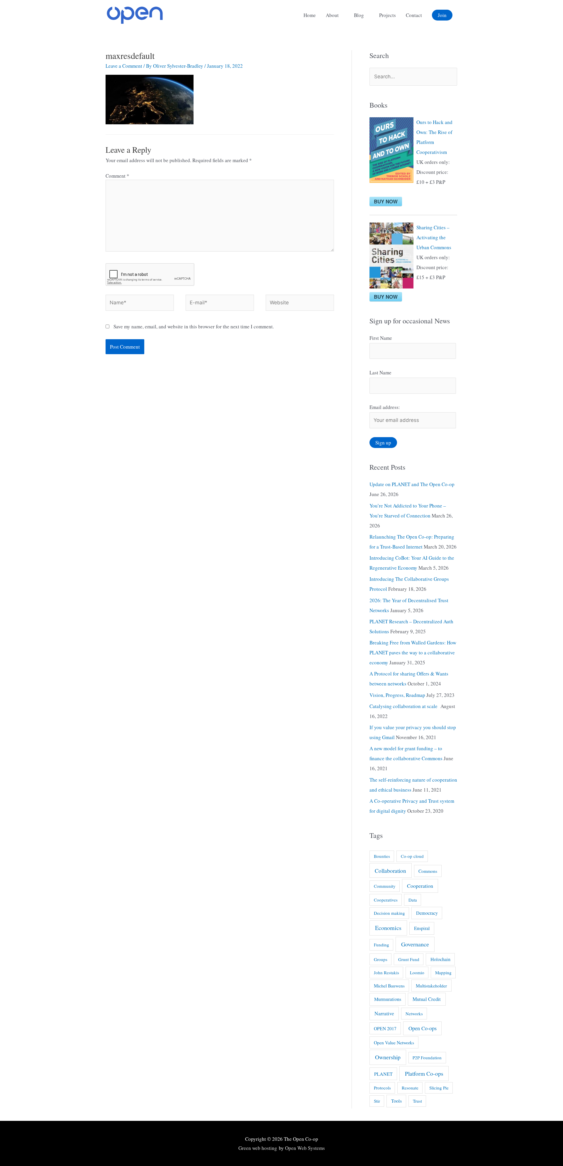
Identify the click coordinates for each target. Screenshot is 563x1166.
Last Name (380, 372)
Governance (415, 944)
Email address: (384, 407)
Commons (427, 871)
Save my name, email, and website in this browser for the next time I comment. (193, 326)
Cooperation (420, 885)
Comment (117, 175)
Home (309, 15)
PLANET (383, 1074)
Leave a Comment (124, 65)
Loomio (417, 972)
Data (412, 900)
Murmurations (387, 999)
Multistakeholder (431, 985)
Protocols (382, 1088)
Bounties (382, 856)
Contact (414, 15)
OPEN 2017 (385, 1028)
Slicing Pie (439, 1088)
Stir (377, 1101)
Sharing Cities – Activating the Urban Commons (433, 237)
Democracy (427, 913)
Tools (396, 1101)
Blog (359, 15)
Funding (381, 945)
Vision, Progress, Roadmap (397, 695)
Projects (387, 15)
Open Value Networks (394, 1042)
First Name (380, 338)
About (332, 15)
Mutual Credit (427, 999)
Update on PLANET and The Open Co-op (412, 484)
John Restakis (386, 972)
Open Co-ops (422, 1028)
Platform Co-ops (424, 1073)
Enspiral (422, 928)
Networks (414, 1013)
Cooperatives (386, 900)
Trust (417, 1101)
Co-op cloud (412, 856)
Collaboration (390, 870)
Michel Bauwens (389, 985)
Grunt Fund (408, 959)
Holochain (440, 959)
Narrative (384, 1013)
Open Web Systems (305, 1148)
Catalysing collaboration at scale (404, 706)
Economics (388, 928)
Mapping (443, 972)
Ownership (388, 1057)
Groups (380, 959)
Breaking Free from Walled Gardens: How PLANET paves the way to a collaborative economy (412, 652)
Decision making (389, 913)
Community (385, 886)
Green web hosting (257, 1148)
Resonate (410, 1088)
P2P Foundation (427, 1057)
